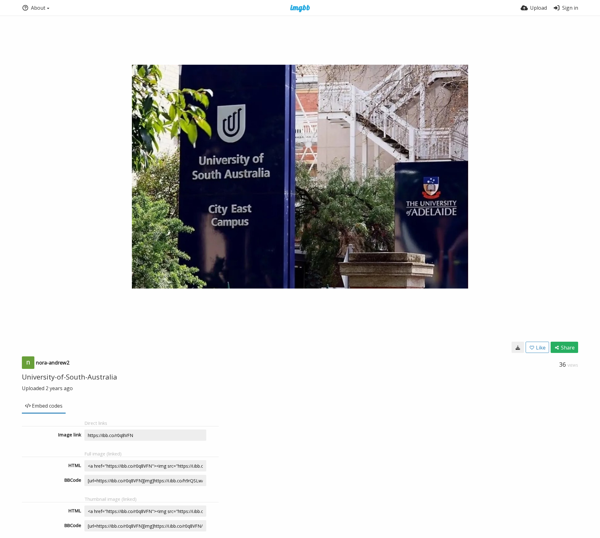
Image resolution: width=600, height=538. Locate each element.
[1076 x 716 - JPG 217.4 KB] (518, 347)
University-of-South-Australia (69, 376)
